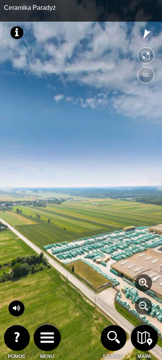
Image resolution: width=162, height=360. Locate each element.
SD (145, 75)
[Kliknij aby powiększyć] (143, 283)
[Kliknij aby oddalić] (143, 306)
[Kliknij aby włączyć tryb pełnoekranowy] (146, 57)
